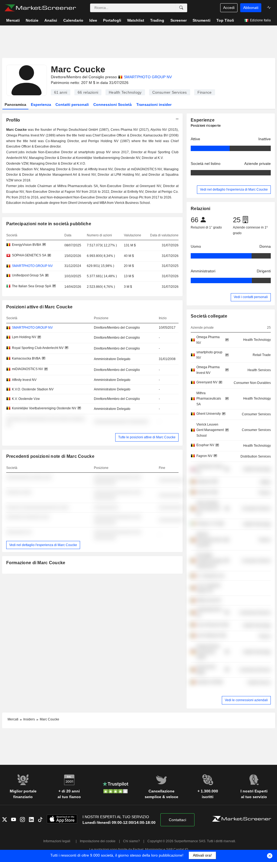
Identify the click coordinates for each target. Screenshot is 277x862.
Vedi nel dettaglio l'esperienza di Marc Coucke (43, 545)
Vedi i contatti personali (251, 297)
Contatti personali (72, 104)
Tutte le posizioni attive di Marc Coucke (147, 437)
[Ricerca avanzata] (181, 8)
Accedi (229, 7)
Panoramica (15, 104)
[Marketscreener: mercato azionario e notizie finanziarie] (40, 8)
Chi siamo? (131, 841)
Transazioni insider (154, 104)
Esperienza (41, 104)
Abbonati (250, 7)
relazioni (88, 92)
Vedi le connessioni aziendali (246, 700)
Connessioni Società (112, 104)
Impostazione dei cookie (98, 841)
